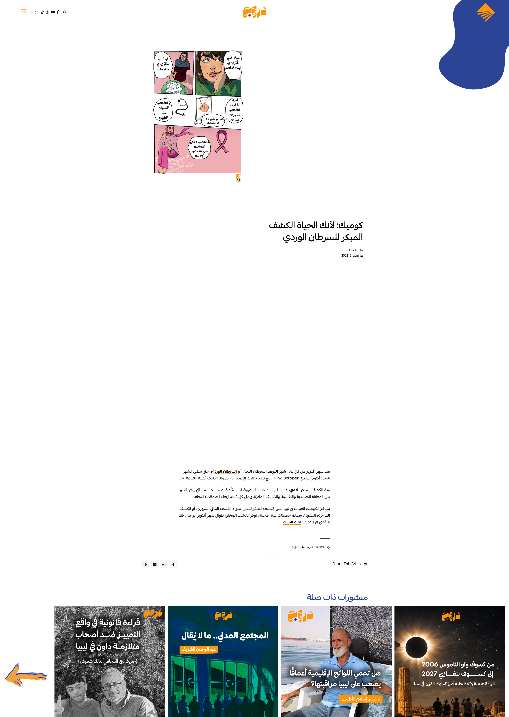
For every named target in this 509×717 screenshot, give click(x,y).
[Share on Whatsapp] (164, 564)
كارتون (295, 547)
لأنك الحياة (292, 522)
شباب (303, 547)
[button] (65, 12)
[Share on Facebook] (173, 564)
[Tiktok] (42, 12)
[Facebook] (58, 12)
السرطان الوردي (224, 472)
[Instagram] (47, 12)
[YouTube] (53, 12)
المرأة (310, 547)
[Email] (155, 564)
